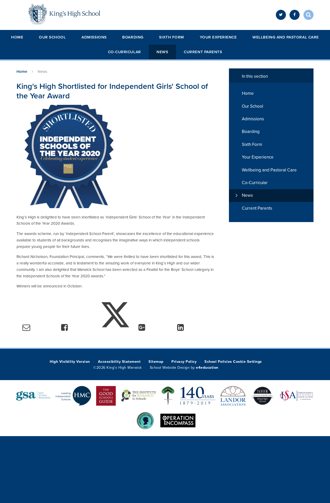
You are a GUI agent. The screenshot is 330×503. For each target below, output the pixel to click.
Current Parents (203, 52)
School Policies (218, 361)
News (162, 52)
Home (17, 37)
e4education (207, 367)
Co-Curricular (124, 52)
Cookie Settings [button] (247, 361)
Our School (52, 37)
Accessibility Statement (119, 361)
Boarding (132, 37)
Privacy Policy (183, 361)
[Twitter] (281, 15)
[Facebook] (295, 15)
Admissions (93, 37)
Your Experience (218, 37)
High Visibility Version (70, 361)
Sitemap (155, 361)
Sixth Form (171, 37)
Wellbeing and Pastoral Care (285, 37)
